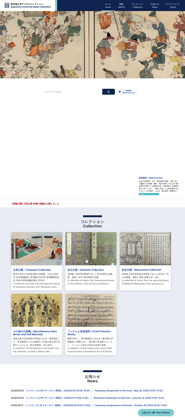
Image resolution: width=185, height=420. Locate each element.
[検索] (108, 92)
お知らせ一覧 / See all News (156, 412)
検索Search (121, 5)
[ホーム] (28, 5)
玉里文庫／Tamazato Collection (149, 194)
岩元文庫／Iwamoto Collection (85, 269)
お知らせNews (155, 5)
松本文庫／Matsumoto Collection (141, 269)
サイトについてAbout (173, 5)
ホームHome (108, 5)
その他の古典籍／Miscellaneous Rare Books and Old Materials (35, 333)
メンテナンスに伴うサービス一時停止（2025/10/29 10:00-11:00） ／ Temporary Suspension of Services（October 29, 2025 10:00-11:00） (96, 405)
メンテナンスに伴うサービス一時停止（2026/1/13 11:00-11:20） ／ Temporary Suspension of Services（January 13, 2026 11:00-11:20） (96, 398)
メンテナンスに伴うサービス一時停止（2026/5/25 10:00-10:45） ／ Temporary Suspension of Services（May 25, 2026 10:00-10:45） (95, 390)
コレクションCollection (138, 5)
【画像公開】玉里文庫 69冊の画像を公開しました (35, 203)
